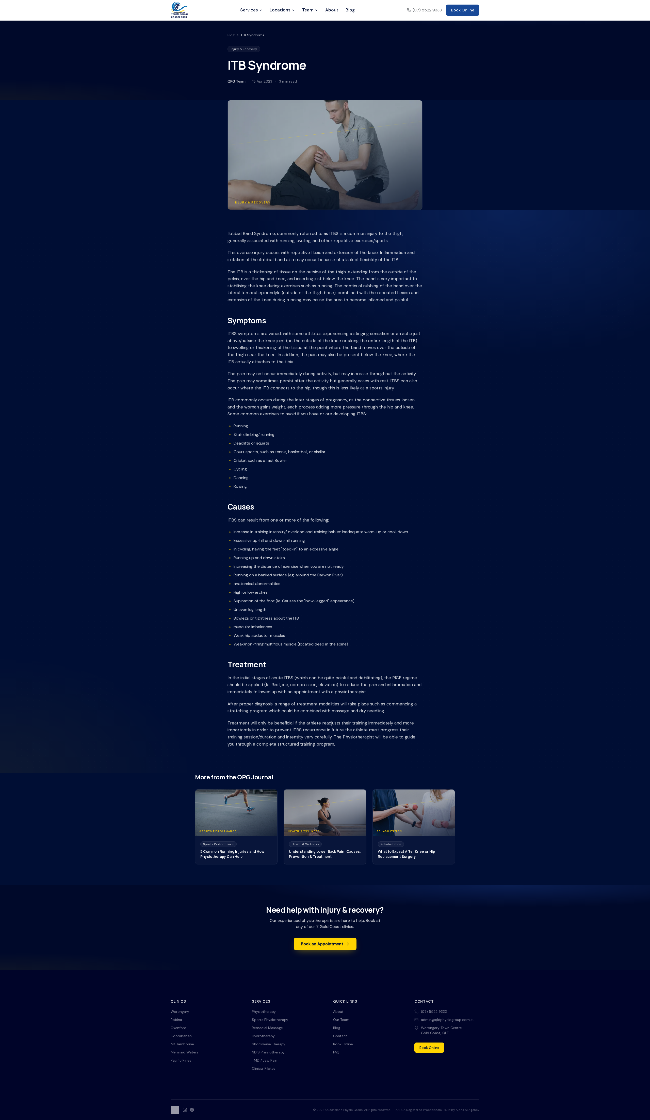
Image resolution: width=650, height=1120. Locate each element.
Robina (176, 1019)
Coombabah (181, 1036)
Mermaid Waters (184, 1052)
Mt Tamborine (182, 1044)
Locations (280, 10)
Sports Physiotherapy (270, 1019)
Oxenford (178, 1028)
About (331, 10)
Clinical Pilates (263, 1068)
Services (249, 10)
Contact (340, 1036)
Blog (350, 10)
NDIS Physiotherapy (268, 1052)
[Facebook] (192, 1110)
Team (308, 10)
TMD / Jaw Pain (264, 1060)
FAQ (336, 1052)
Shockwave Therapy (268, 1044)
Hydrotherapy (263, 1036)
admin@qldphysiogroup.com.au (448, 1019)
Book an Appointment (322, 944)
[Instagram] (185, 1110)
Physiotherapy (264, 1011)
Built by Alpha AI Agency (461, 1110)
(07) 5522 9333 (427, 10)
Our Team (341, 1019)
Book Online (462, 10)
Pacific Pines (181, 1060)
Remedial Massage (267, 1028)
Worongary (180, 1011)
